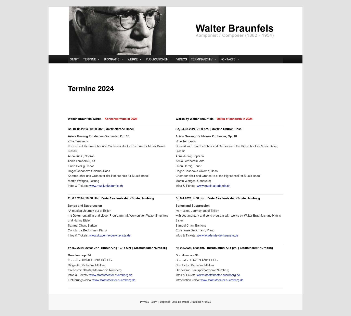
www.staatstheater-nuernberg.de (110, 275)
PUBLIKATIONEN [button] (157, 59)
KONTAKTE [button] (228, 59)
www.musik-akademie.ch (106, 185)
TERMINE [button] (89, 59)
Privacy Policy (148, 302)
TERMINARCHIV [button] (201, 59)
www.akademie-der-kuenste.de (109, 235)
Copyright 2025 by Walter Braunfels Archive (185, 302)
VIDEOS (181, 59)
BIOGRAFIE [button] (111, 59)
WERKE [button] (133, 59)
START (74, 59)
